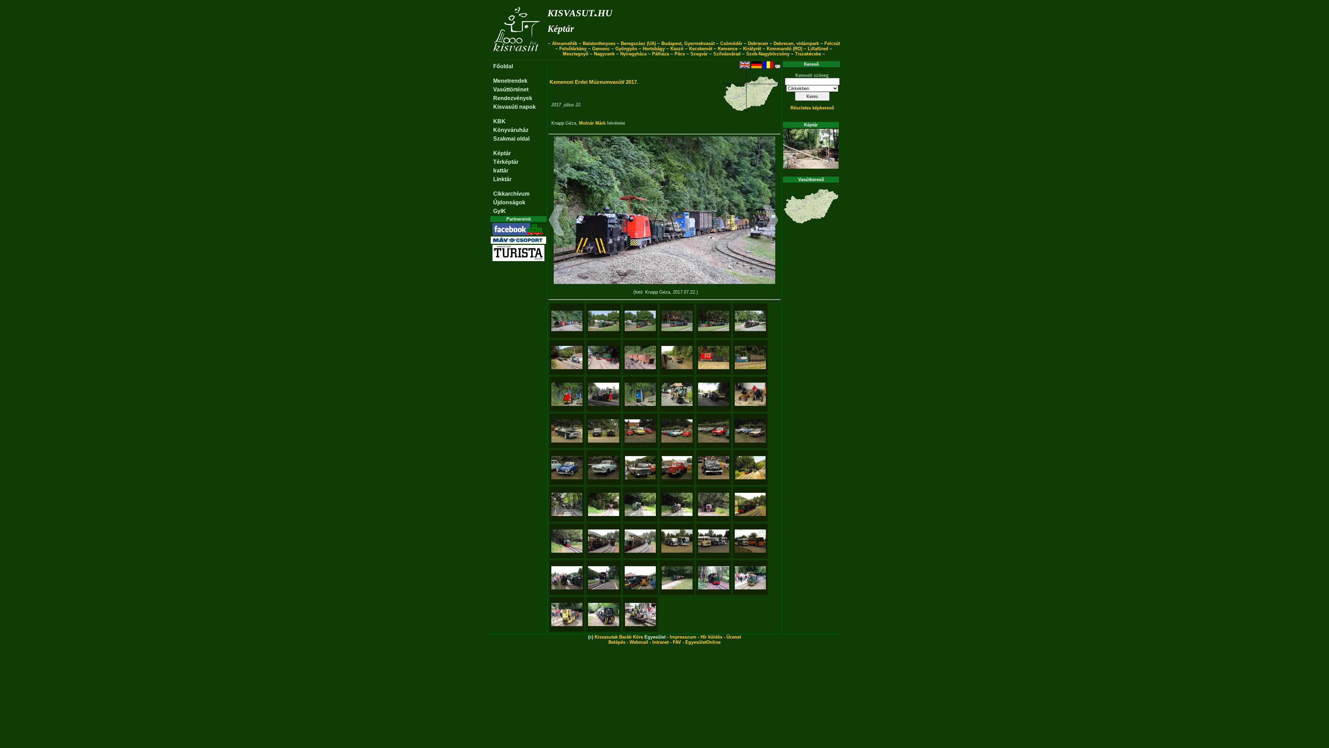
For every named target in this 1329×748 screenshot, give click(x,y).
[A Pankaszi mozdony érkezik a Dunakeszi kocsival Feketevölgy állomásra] (603, 577)
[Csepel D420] (677, 467)
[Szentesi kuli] (677, 394)
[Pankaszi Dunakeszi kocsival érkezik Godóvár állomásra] (713, 504)
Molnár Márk (592, 123)
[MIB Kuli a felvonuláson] (640, 614)
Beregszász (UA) (638, 43)
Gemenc (601, 48)
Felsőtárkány (573, 48)
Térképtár (505, 162)
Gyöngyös (626, 48)
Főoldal (503, 66)
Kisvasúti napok (514, 107)
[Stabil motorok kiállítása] (750, 394)
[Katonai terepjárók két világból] (603, 431)
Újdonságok (509, 202)
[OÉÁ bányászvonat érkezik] (640, 394)
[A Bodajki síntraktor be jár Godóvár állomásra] (677, 577)
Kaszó (677, 48)
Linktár (502, 179)
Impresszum (683, 637)
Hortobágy (654, 48)
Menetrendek (510, 81)
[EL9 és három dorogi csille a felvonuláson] (566, 614)
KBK (499, 121)
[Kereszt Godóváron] (750, 467)
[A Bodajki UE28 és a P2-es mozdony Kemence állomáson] (566, 577)
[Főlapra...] (517, 56)
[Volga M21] (603, 467)
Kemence (728, 48)
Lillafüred (818, 48)
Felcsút (832, 43)
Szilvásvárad (727, 53)
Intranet (660, 642)
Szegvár (699, 53)
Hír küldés (711, 637)
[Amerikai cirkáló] (566, 431)
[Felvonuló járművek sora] (677, 357)
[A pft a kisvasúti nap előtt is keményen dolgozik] (566, 357)
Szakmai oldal (511, 139)
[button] (556, 221)
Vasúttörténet (510, 89)
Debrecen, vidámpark (796, 43)
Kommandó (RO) (784, 48)
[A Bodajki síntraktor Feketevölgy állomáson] (603, 614)
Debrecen (758, 43)
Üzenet (733, 637)
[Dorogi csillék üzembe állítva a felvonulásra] (640, 357)
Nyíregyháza (633, 53)
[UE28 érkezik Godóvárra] (677, 504)
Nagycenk (604, 53)
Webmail (639, 642)
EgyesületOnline (703, 642)
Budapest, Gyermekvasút (688, 43)
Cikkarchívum (511, 194)
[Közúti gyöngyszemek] (640, 431)
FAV (677, 642)
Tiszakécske (808, 53)
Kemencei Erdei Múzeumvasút (586, 82)
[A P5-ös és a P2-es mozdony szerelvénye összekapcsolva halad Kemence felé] (713, 577)
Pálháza (660, 53)
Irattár (500, 170)
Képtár (561, 29)
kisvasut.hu (580, 11)
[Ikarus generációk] (713, 541)
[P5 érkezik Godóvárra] (566, 541)
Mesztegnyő (575, 53)
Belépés (616, 642)
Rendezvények (512, 98)
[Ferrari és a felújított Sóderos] (713, 357)
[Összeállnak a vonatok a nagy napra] (603, 357)
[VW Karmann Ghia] (566, 467)
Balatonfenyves (599, 43)
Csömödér (731, 43)
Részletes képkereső (812, 107)
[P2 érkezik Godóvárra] (603, 504)
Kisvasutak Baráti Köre (619, 637)
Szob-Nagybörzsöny (767, 53)
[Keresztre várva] (750, 504)
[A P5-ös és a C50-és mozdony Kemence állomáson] (640, 577)
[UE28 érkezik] (566, 504)
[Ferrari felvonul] (566, 394)
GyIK (499, 211)
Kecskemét (700, 48)
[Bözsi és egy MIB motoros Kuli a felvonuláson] (750, 577)
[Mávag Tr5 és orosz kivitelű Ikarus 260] (677, 541)
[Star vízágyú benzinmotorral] (640, 467)
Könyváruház (510, 130)
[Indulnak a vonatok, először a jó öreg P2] (713, 394)
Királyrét (752, 48)
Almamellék (564, 43)
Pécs (680, 53)
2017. (632, 82)
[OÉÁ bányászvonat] (750, 357)
